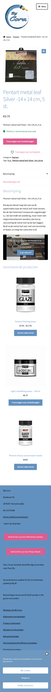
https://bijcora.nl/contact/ (15, 517)
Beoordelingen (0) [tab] (11, 181)
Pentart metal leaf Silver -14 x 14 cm (27, 160)
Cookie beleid (25, 247)
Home (8, 37)
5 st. (9, 160)
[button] (46, 653)
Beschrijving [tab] (9, 173)
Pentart (16, 37)
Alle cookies (25, 670)
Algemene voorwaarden (14, 616)
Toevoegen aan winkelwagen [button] (25, 402)
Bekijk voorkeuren (25, 685)
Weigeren (25, 678)
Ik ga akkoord (25, 252)
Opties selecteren (25, 332)
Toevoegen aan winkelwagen (20, 141)
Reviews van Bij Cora (12, 610)
